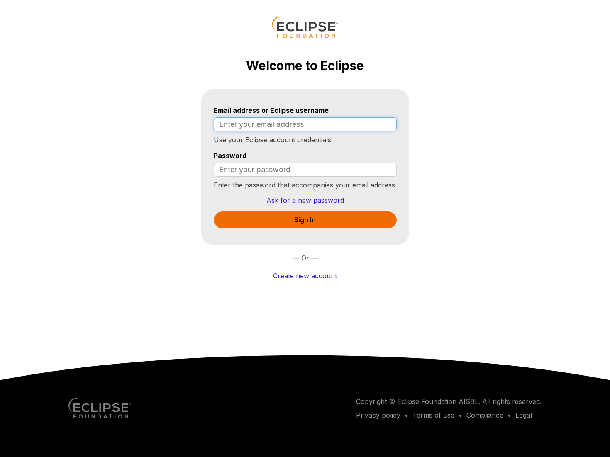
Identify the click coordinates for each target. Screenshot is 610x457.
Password (230, 155)
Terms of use (433, 415)
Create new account (305, 276)
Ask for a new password (305, 200)
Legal (523, 415)
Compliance (484, 415)
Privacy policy (378, 415)
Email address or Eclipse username (271, 110)
